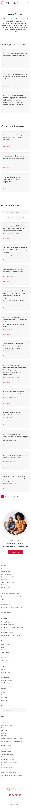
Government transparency (8, 772)
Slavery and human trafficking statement (12, 738)
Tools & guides (5, 652)
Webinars (4, 660)
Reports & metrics (6, 655)
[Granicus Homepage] (15, 789)
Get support (4, 697)
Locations (4, 700)
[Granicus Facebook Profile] (10, 795)
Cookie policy (5, 730)
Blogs (2, 647)
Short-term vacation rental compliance (12, 775)
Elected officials (5, 587)
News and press (5, 672)
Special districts (5, 571)
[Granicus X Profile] (20, 795)
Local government (6, 569)
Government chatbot (7, 767)
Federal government (7, 577)
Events (3, 650)
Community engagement (8, 754)
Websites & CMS (5, 630)
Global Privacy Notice (7, 725)
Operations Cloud (6, 604)
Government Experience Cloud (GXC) (11, 596)
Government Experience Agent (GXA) (11, 607)
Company (4, 669)
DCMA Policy (5, 736)
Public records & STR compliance (10, 635)
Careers (3, 675)
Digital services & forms (7, 624)
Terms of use (4, 722)
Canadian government (7, 582)
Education (4, 579)
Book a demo (15, 552)
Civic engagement (6, 751)
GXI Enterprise (5, 610)
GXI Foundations (6, 612)
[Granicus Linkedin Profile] (16, 795)
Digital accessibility (6, 757)
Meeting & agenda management (10, 622)
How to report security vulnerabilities (11, 741)
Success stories (5, 657)
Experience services (6, 680)
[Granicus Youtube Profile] (13, 795)
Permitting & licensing (7, 632)
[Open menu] (28, 3)
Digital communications (8, 759)
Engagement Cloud (6, 602)
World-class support (7, 683)
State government (6, 574)
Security (3, 733)
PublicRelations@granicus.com (15, 32)
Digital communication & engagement (12, 627)
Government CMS (6, 770)
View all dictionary (6, 778)
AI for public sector (6, 749)
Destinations (4, 585)
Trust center (4, 720)
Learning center (5, 644)
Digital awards (5, 677)
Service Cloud (5, 599)
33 (14, 496)
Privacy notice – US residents (9, 728)
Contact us (4, 692)
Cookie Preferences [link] (15, 804)
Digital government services (9, 762)
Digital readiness (5, 764)
